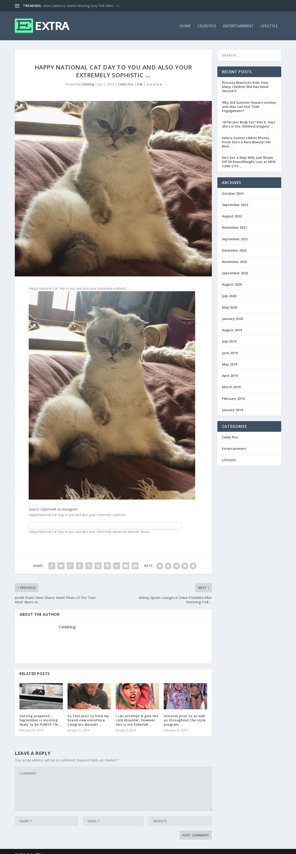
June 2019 (229, 353)
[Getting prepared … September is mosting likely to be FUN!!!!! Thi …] (41, 696)
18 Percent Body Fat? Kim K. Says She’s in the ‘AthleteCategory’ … (248, 124)
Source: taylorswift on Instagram (53, 509)
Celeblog (87, 84)
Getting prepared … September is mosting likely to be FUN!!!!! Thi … (40, 720)
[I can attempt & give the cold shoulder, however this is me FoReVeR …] (137, 696)
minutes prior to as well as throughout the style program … (185, 720)
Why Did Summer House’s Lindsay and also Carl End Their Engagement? (249, 106)
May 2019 (229, 364)
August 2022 (232, 216)
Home (185, 26)
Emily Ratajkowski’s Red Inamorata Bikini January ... (81, 5)
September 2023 (235, 205)
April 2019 (230, 375)
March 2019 (231, 387)
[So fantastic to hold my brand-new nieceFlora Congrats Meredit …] (89, 696)
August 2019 (232, 330)
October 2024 (233, 193)
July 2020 (229, 296)
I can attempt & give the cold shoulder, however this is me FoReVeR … (137, 720)
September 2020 (235, 273)
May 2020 (229, 307)
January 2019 (232, 410)
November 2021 (234, 227)
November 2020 (234, 262)
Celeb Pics (206, 26)
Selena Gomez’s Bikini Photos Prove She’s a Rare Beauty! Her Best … (246, 142)
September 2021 (235, 239)
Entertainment (238, 26)
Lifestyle (269, 26)
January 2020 (232, 318)
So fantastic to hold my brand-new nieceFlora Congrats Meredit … (88, 720)
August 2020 (232, 284)
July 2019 (229, 341)
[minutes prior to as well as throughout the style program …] (185, 696)
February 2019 (233, 398)
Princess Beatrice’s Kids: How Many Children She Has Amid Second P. (245, 86)
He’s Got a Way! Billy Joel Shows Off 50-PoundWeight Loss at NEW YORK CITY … (248, 161)
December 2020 (234, 250)
